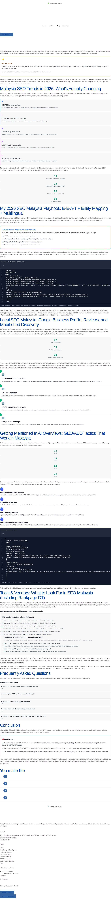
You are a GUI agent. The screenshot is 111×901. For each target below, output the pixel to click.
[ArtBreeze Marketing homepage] (55, 10)
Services (51, 26)
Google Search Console (52, 81)
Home (44, 26)
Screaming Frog (62, 658)
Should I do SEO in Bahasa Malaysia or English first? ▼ (18, 710)
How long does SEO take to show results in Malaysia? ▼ (18, 695)
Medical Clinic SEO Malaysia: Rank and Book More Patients (28, 783)
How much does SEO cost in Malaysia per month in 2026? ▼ (19, 688)
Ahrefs (43, 81)
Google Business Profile (7, 81)
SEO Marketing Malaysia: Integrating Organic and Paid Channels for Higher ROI (34, 797)
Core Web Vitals (15, 631)
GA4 (57, 315)
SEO (1, 51)
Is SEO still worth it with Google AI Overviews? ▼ (16, 702)
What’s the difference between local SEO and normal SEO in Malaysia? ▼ (23, 717)
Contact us (65, 26)
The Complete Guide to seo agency (20, 790)
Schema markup (65, 81)
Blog (58, 26)
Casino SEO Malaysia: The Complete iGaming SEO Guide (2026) (29, 776)
